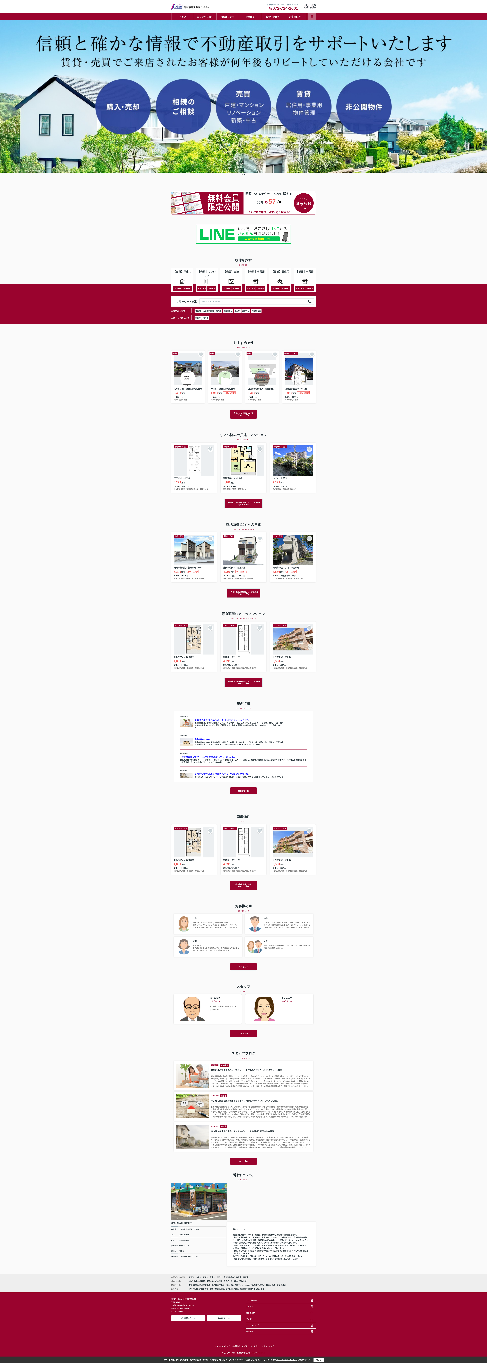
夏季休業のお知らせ (203, 739)
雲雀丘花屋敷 (253, 1289)
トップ (182, 16)
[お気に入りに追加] (201, 354)
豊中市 (212, 1277)
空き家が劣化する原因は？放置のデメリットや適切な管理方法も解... (222, 774)
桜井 (196, 1281)
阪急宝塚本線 (205, 1285)
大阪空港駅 (256, 311)
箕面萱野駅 (228, 311)
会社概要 (250, 16)
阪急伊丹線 (281, 1285)
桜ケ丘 (214, 1281)
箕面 (208, 1281)
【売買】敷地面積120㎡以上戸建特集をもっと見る (243, 593)
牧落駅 (198, 311)
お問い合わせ (272, 16)
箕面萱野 (243, 1289)
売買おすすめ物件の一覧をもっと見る (243, 414)
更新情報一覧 (243, 791)
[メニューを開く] (312, 16)
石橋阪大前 (203, 1289)
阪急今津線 (271, 1285)
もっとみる (243, 967)
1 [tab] (242, 174)
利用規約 (236, 1346)
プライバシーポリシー (252, 1346)
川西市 (219, 1277)
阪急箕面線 (193, 1285)
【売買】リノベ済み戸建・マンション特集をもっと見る (243, 503)
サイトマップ (269, 1346)
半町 (191, 1281)
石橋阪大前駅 (208, 311)
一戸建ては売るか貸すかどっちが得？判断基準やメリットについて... (207, 757)
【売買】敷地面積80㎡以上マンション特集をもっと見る (243, 682)
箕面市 (198, 318)
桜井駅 (218, 311)
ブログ (248, 1319)
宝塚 (236, 1289)
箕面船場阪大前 (221, 1289)
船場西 (202, 1281)
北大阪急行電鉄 (218, 1285)
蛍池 (262, 1289)
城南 (236, 1281)
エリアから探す (205, 16)
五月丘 (227, 1281)
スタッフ (249, 1307)
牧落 (221, 1281)
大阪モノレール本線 (243, 1285)
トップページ (251, 1300)
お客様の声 (295, 16)
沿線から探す (227, 16)
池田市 (205, 318)
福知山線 (229, 1285)
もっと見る (243, 1033)
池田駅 (237, 311)
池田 (231, 1289)
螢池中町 (242, 1281)
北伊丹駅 (245, 311)
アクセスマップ (252, 1325)
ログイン (306, 8)
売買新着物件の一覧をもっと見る (243, 885)
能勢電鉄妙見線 (258, 1285)
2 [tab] (244, 174)
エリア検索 (177, 288)
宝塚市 (205, 1277)
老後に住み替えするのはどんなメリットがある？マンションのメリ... (222, 720)
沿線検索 (187, 288)
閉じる (318, 1360)
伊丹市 (238, 1277)
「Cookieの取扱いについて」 (286, 1360)
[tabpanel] (243, 96)
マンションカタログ (222, 1346)
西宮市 (245, 1277)
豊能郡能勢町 (229, 1277)
